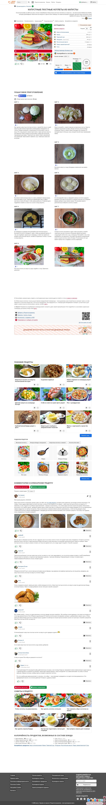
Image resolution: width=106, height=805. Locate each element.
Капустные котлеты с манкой (57, 442)
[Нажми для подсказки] (74, 53)
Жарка (43, 459)
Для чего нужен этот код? (85, 322)
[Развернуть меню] (104, 803)
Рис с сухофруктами (73, 403)
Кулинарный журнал (38, 784)
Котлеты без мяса (74, 442)
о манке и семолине (72, 298)
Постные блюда (43, 474)
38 (18, 530)
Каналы (48, 2)
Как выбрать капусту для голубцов (78, 729)
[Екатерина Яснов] (16, 567)
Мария (90, 18)
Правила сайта (14, 778)
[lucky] (16, 581)
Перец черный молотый (63, 44)
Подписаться (86, 784)
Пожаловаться (19, 21)
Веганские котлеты (21, 442)
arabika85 (20, 535)
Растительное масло (62, 42)
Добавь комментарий (39, 487)
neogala (20, 627)
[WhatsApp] (99, 800)
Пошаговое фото (49, 21)
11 (17, 562)
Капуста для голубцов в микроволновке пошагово (49, 426)
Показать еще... (85, 435)
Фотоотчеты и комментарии (60, 778)
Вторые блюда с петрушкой (38, 442)
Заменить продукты (59, 28)
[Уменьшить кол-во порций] (91, 30)
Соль (58, 47)
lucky (19, 580)
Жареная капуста (63, 474)
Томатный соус (61, 37)
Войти (94, 2)
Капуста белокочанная (63, 32)
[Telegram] (102, 800)
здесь (45, 304)
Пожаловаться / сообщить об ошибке (28, 320)
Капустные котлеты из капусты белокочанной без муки (25, 380)
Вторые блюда (62, 459)
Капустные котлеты (82, 474)
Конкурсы (58, 2)
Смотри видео (33, 51)
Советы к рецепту (59, 21)
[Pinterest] (97, 800)
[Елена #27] (16, 610)
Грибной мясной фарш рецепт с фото (25, 426)
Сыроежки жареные (47, 379)
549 (18, 63)
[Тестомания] (16, 496)
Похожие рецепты (29, 21)
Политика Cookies (15, 784)
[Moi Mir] (95, 800)
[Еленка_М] (16, 641)
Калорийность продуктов (71, 21)
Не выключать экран (85, 25)
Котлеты (23, 459)
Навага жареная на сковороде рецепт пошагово (79, 380)
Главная (12, 775)
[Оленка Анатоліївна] (16, 653)
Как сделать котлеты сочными (51, 709)
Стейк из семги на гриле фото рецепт (53, 403)
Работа (53, 2)
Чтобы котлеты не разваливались (26, 709)
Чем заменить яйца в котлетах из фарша (77, 709)
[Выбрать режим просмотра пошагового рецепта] (16, 125)
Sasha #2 (20, 550)
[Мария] (18, 666)
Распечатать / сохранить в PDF (26, 317)
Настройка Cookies (15, 787)
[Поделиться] (104, 800)
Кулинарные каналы (58, 781)
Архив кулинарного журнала (40, 787)
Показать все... (86, 478)
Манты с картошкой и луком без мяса (77, 426)
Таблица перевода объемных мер (63, 50)
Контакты (13, 790)
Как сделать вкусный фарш (24, 729)
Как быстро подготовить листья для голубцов (53, 729)
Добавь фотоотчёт (22, 487)
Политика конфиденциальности (19, 781)
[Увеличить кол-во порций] (91, 27)
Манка (58, 34)
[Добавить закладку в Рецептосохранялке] (47, 63)
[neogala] (16, 628)
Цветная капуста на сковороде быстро (25, 403)
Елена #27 (21, 610)
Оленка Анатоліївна (23, 652)
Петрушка (59, 39)
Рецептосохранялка (40, 2)
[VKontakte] (89, 800)
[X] (91, 800)
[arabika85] (16, 536)
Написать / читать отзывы (25, 315)
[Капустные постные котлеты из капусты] (20, 57)
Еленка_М (21, 640)
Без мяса (82, 459)
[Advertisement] (33, 77)
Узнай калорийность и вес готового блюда (73, 72)
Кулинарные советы (38, 778)
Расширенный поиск (58, 775)
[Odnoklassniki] (93, 800)
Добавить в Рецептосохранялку (26, 312)
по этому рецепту (51, 502)
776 (50, 63)
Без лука (23, 474)
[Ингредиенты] (104, 797)
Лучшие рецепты (37, 775)
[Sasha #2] (16, 551)
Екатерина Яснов (22, 566)
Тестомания (21, 495)
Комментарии (39, 21)
